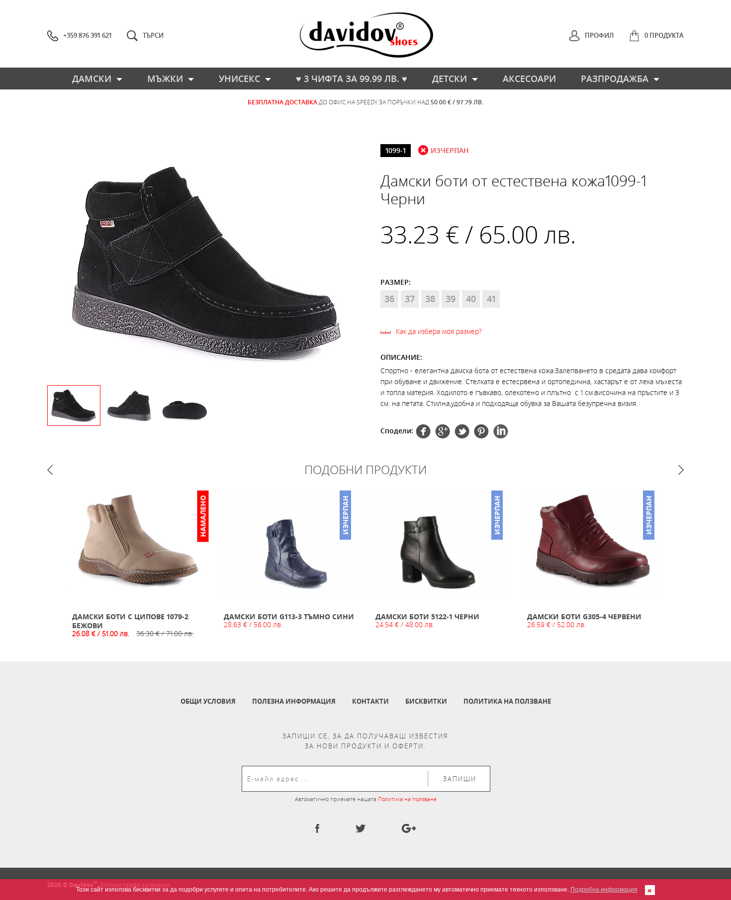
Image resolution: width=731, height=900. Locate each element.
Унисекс (239, 78)
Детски (449, 78)
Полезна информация (294, 701)
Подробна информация (604, 889)
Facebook (423, 431)
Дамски (91, 78)
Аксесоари (529, 78)
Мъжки (165, 78)
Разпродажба (614, 78)
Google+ (481, 431)
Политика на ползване (507, 701)
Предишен (50, 470)
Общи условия (208, 701)
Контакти (370, 701)
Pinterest (462, 431)
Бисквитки (426, 701)
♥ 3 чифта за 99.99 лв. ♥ (351, 78)
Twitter (442, 431)
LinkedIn (500, 431)
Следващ (681, 470)
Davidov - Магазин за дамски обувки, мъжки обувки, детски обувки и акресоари (366, 35)
